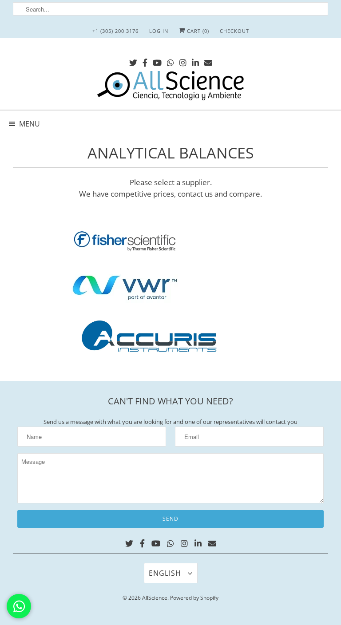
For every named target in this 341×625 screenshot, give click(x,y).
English (166, 573)
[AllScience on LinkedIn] (195, 61)
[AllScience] (170, 87)
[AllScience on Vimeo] (170, 61)
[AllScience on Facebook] (145, 61)
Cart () (197, 31)
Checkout (234, 31)
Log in (158, 31)
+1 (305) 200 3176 (115, 31)
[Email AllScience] (208, 61)
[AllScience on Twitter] (133, 61)
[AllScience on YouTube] (157, 61)
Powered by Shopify (194, 597)
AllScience (154, 597)
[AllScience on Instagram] (183, 61)
